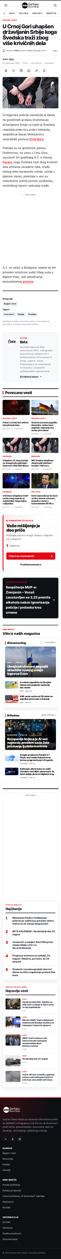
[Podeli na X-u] (13, 71)
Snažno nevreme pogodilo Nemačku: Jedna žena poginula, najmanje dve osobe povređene (44, 426)
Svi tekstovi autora (29, 376)
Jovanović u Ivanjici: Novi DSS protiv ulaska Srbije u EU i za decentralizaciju (32, 945)
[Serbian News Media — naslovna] (30, 5)
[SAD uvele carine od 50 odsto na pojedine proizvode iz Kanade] (11, 699)
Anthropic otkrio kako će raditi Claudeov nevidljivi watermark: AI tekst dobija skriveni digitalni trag (37, 771)
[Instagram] (20, 1139)
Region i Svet (10, 20)
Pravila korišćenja (11, 1185)
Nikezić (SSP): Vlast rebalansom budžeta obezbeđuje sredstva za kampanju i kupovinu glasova (38, 1023)
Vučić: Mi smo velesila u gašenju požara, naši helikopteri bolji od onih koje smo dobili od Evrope (38, 1077)
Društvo (51, 13)
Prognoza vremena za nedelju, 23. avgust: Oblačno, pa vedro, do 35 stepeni (31, 958)
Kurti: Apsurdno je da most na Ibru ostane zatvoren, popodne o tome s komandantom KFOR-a (44, 499)
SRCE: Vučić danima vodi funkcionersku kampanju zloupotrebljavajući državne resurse (34, 1042)
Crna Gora (9, 314)
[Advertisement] (30, 228)
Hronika (7, 456)
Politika (23, 13)
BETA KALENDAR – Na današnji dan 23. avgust (33, 933)
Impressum (8, 1201)
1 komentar (49, 63)
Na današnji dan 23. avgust (35, 1059)
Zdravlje (7, 1170)
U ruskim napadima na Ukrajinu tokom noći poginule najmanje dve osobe (35, 685)
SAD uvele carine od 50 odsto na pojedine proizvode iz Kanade (36, 697)
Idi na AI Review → (49, 715)
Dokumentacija (10, 1239)
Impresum (8, 1227)
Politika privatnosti (12, 1190)
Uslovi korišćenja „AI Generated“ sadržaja (23, 1196)
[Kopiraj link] (36, 71)
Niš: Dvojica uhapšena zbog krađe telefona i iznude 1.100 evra (42, 463)
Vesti (12, 13)
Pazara (7, 162)
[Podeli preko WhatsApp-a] (29, 71)
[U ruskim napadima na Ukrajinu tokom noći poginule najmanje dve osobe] (11, 685)
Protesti (37, 13)
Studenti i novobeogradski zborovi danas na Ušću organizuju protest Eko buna (33, 972)
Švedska (32, 314)
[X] (5, 1139)
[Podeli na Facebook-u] (6, 71)
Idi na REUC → (51, 642)
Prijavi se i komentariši (31, 556)
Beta (11, 59)
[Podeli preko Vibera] (21, 71)
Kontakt (6, 1207)
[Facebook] (13, 1139)
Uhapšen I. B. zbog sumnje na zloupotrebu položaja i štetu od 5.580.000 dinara (16, 463)
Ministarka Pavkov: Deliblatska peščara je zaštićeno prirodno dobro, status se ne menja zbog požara (33, 920)
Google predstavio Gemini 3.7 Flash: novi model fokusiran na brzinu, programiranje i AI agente (36, 758)
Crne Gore (36, 139)
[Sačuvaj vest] (44, 71)
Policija (21, 314)
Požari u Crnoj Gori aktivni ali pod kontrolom (15, 423)
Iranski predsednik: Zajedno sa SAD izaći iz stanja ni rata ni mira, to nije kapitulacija (38, 1004)
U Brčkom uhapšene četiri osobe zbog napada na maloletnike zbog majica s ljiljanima (15, 499)
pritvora (28, 281)
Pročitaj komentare (30, 564)
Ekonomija (8, 1158)
